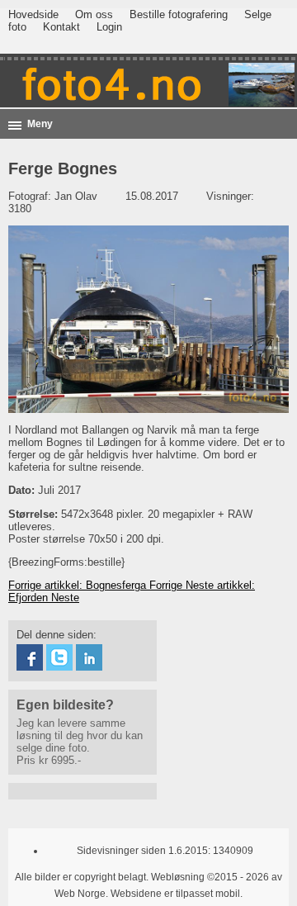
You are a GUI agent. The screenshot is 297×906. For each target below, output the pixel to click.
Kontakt (61, 27)
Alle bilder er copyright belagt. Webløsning (110, 877)
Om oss (94, 14)
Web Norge (80, 893)
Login (109, 27)
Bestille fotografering (179, 14)
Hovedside (33, 14)
